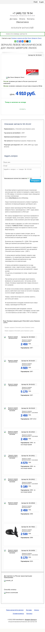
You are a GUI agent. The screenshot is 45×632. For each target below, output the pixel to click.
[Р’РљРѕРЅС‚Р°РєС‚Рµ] (22, 41)
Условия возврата (18, 613)
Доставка (13, 19)
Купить (22, 109)
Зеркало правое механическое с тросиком (30, 412)
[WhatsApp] (15, 41)
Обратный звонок (22, 22)
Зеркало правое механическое (27, 340)
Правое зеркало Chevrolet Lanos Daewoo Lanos (20, 327)
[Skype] (30, 41)
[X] (27, 41)
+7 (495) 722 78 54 (23, 13)
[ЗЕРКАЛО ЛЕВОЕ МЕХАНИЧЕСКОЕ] (22, 61)
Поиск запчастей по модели (14, 610)
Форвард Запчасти (31, 619)
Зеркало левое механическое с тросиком (30, 459)
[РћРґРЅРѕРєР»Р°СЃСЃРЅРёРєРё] (25, 41)
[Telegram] (18, 41)
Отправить (35, 181)
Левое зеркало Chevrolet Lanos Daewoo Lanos (19, 331)
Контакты (31, 19)
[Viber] (20, 41)
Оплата (22, 19)
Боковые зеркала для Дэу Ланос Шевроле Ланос (26, 38)
